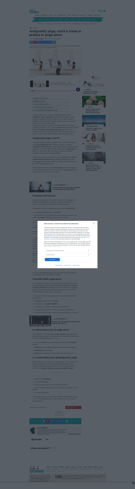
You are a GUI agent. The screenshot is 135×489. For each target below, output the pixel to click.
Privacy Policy (76, 265)
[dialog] (67, 244)
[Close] (94, 223)
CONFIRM (52, 259)
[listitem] (67, 250)
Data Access (67, 265)
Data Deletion (58, 265)
